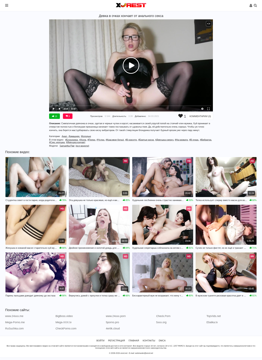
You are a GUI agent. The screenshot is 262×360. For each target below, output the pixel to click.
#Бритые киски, (146, 139)
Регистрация (116, 340)
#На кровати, (181, 139)
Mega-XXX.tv (63, 322)
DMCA (162, 340)
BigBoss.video (64, 316)
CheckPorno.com (65, 328)
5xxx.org (161, 322)
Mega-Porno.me (15, 322)
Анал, (65, 136)
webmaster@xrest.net (144, 353)
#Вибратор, (206, 139)
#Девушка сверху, (164, 139)
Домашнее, (74, 136)
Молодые (86, 136)
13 (55, 116)
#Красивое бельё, (115, 139)
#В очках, (194, 139)
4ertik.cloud (113, 328)
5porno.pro (112, 322)
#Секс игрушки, (57, 142)
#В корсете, (131, 139)
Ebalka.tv (212, 322)
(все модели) (82, 145)
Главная (134, 340)
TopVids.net (214, 316)
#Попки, (91, 139)
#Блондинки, (71, 139)
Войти (100, 340)
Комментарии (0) (200, 116)
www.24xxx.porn (116, 316)
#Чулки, (101, 139)
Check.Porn (163, 316)
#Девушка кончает (75, 142)
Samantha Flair (67, 145)
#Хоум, (83, 139)
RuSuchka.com (14, 328)
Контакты (149, 340)
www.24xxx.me (14, 316)
